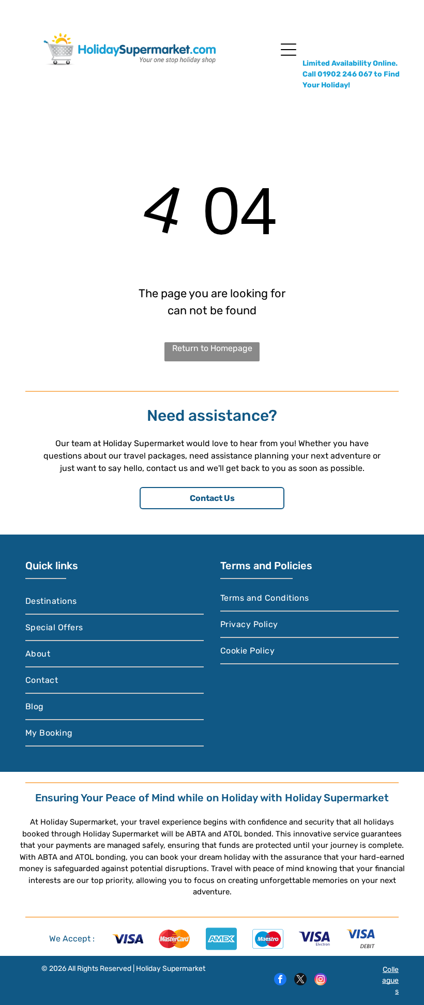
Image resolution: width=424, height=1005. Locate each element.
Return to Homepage (212, 348)
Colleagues (390, 980)
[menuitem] (114, 601)
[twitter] (300, 980)
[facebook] (280, 980)
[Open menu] (288, 49)
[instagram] (320, 980)
